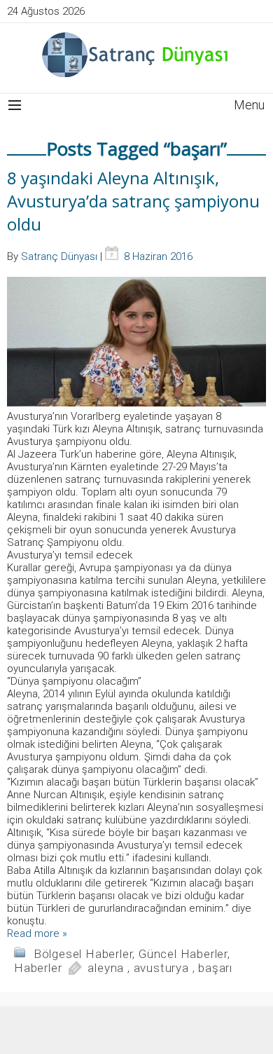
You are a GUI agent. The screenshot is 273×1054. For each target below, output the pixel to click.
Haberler (38, 968)
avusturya (161, 968)
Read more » (37, 933)
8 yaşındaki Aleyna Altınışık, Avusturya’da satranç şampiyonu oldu (133, 200)
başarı (215, 968)
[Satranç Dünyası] (136, 54)
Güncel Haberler (183, 954)
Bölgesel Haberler (83, 954)
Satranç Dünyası (59, 256)
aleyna (106, 968)
